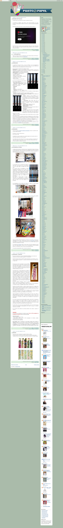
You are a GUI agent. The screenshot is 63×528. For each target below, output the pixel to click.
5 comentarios (36, 142)
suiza (43, 279)
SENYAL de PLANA (46, 367)
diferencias (43, 135)
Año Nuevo (43, 91)
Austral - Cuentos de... (48, 356)
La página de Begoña (45, 516)
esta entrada (32, 240)
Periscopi (43, 244)
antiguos (43, 89)
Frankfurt (43, 176)
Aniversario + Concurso (17, 254)
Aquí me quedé (45, 477)
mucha (43, 221)
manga (43, 216)
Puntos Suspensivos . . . (47, 380)
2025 (43, 35)
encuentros (43, 154)
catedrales (43, 114)
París (43, 243)
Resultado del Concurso (17, 18)
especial (43, 159)
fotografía (43, 174)
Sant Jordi (43, 271)
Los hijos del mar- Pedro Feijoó (48, 448)
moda (43, 220)
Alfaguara (43, 79)
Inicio (26, 364)
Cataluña (43, 113)
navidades (43, 228)
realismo (43, 260)
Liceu (43, 209)
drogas (43, 141)
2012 (43, 50)
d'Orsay (43, 128)
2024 (43, 36)
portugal (43, 255)
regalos (43, 261)
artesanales (43, 95)
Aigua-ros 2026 (49, 368)
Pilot (42, 248)
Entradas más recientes (14, 364)
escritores (43, 157)
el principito (43, 148)
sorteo (43, 277)
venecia (43, 296)
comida (43, 123)
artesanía (43, 96)
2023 (43, 37)
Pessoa (43, 245)
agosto (44, 63)
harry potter (43, 182)
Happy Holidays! (49, 471)
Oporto (43, 234)
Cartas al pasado (48, 388)
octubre (44, 52)
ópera (43, 233)
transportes (43, 289)
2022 (43, 38)
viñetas (43, 300)
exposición (43, 163)
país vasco (43, 237)
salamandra (36, 59)
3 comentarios (36, 58)
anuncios (43, 90)
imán (42, 188)
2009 (43, 70)
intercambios (44, 192)
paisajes (43, 238)
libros (43, 208)
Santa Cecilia (44, 272)
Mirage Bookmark (44, 511)
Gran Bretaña (44, 181)
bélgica (43, 106)
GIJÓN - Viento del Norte (49, 394)
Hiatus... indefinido (45, 485)
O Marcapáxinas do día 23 (46, 352)
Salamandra (25, 56)
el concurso (19, 121)
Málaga (43, 215)
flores (43, 171)
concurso (37, 50)
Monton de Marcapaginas (47, 361)
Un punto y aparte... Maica (47, 487)
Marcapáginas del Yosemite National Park (49, 465)
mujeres (43, 222)
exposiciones (44, 164)
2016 (43, 45)
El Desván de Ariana (46, 406)
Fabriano (14, 332)
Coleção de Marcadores (46, 500)
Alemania (43, 78)
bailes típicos (44, 101)
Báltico (43, 102)
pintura (43, 249)
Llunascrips (45, 427)
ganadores (43, 180)
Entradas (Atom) (17, 366)
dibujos (43, 134)
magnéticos (43, 214)
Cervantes (43, 117)
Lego (42, 205)
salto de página (44, 268)
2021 (42, 77)
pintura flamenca (44, 250)
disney (43, 140)
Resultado (43, 265)
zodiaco (43, 302)
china (43, 118)
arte (42, 94)
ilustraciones (44, 187)
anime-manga (44, 85)
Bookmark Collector (45, 510)
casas (43, 112)
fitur (42, 170)
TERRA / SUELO (49, 331)
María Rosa (48, 27)
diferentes (43, 136)
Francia (43, 175)
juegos (43, 199)
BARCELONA (49, 338)
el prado (43, 147)
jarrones (43, 198)
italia (35, 362)
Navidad (43, 227)
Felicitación (43, 165)
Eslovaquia (43, 158)
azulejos (43, 100)
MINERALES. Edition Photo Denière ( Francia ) (48, 435)
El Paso (43, 146)
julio (43, 64)
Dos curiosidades (48, 428)
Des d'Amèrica (49, 494)
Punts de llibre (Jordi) (45, 514)
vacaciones (43, 294)
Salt (42, 267)
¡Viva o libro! (45, 386)
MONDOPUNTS (45, 330)
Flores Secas (48, 488)
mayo (44, 65)
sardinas (43, 273)
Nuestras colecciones (46, 440)
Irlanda (43, 193)
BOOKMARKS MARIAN (46, 506)
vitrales (43, 301)
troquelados (43, 290)
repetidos (33, 143)
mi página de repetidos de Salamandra (24, 130)
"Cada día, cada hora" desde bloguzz (49, 479)
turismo (43, 291)
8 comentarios (36, 49)
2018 (43, 43)
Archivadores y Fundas (17, 147)
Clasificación (44, 57)
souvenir (43, 278)
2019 (43, 42)
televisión (43, 285)
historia (43, 185)
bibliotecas (43, 107)
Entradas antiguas (36, 364)
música (37, 362)
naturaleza (43, 226)
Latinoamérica (44, 203)
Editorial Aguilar (49, 374)
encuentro (43, 153)
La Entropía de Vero (46, 446)
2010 (43, 69)
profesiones (43, 256)
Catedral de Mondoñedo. (48, 345)
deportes (43, 130)
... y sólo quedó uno (16, 54)
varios (43, 295)
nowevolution (44, 231)
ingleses (43, 191)
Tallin (43, 283)
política (43, 254)
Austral (43, 97)
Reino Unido (43, 262)
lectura (43, 204)
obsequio (43, 232)
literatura (43, 211)
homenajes (43, 186)
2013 (43, 49)
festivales (43, 169)
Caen (43, 108)
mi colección (33, 59)
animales (43, 84)
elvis (42, 152)
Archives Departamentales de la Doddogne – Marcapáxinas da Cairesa (47, 351)
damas (43, 129)
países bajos (44, 239)
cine (42, 119)
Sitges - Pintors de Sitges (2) (49, 415)
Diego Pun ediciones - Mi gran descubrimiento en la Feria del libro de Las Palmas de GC (47, 409)
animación (43, 83)
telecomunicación (44, 284)
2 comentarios (36, 124)
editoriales (30, 143)
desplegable (43, 131)
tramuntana (43, 288)
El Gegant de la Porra (45, 515)
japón (43, 197)
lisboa (43, 210)
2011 (43, 51)
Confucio (43, 125)
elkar (42, 151)
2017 (43, 44)
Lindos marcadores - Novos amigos (49, 502)
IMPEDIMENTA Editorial (49, 381)
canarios (43, 111)
